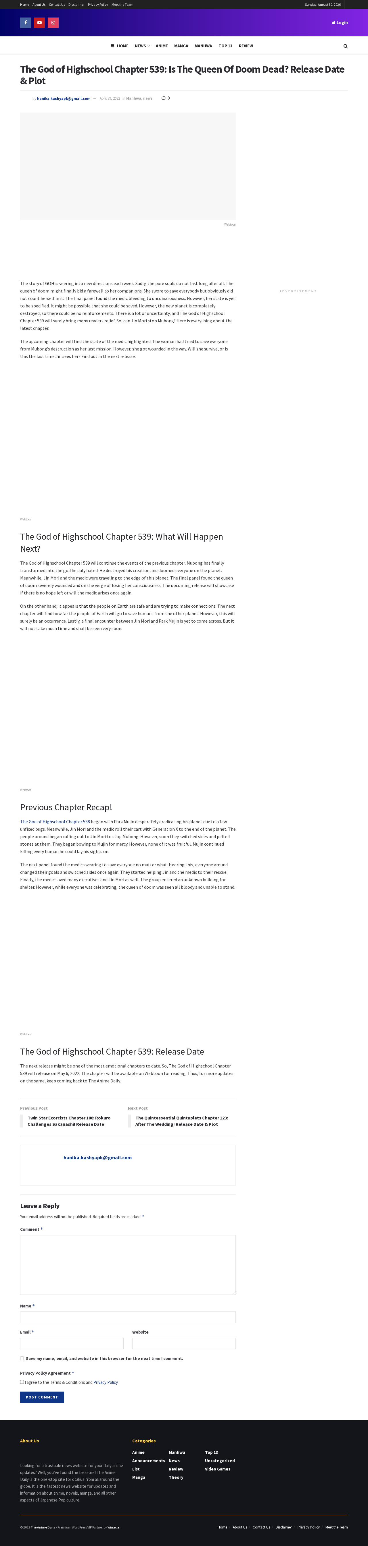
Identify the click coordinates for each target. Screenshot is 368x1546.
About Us (38, 4)
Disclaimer (76, 4)
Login (342, 22)
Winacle (113, 1527)
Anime (162, 46)
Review (246, 46)
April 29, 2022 (110, 98)
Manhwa (203, 46)
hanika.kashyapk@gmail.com (64, 98)
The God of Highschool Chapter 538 (55, 821)
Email (27, 1332)
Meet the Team (122, 4)
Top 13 (225, 46)
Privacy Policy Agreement (47, 1373)
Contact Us (57, 4)
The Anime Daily (43, 1527)
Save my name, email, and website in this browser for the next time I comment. (104, 1358)
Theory (176, 1477)
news (148, 98)
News (140, 46)
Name (27, 1306)
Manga (181, 46)
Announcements (148, 1460)
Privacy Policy (98, 4)
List (136, 1469)
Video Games (217, 1469)
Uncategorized (220, 1460)
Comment (31, 1229)
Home (24, 4)
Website (140, 1332)
